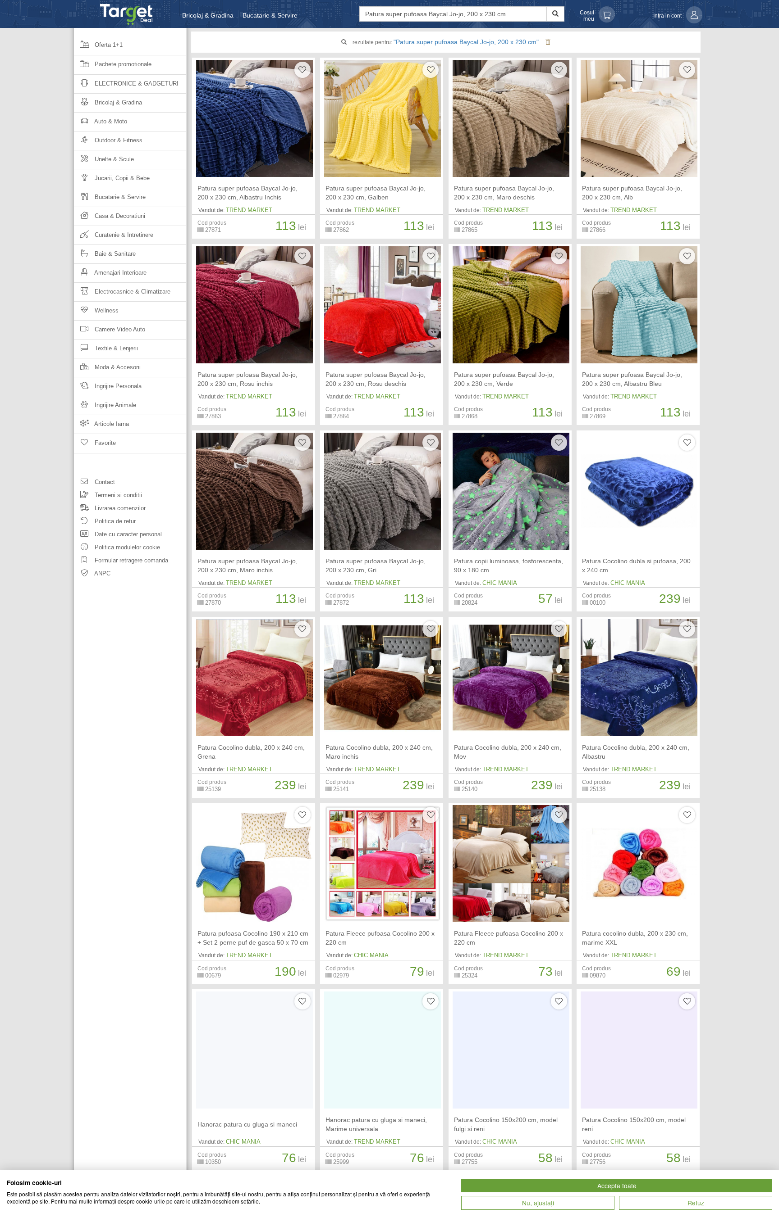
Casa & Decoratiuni (119, 216)
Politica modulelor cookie (126, 547)
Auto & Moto (110, 121)
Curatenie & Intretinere (123, 234)
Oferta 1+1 (108, 44)
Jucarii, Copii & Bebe (121, 178)
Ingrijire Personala (117, 386)
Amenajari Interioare (120, 272)
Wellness (106, 310)
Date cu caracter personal (127, 534)
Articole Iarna (111, 424)
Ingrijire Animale (114, 405)
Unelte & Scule (113, 159)
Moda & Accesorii (117, 367)
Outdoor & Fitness (117, 140)
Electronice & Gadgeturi (136, 83)
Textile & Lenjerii (115, 348)
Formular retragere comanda (130, 560)
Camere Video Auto (119, 329)
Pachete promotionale (122, 64)
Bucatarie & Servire (270, 15)
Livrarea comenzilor (119, 508)
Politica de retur (114, 521)
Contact (104, 482)
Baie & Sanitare (114, 253)
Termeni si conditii (117, 495)
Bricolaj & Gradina (208, 15)
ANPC (101, 573)
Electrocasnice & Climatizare (131, 291)
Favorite (104, 442)
